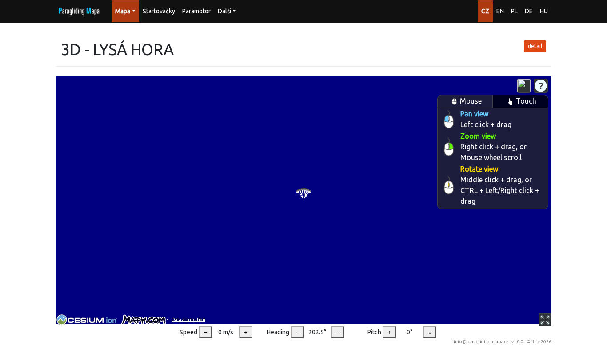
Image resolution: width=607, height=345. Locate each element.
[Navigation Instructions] (541, 86)
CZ (485, 11)
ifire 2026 (541, 341)
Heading (278, 332)
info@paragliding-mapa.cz (481, 341)
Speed (188, 332)
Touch (526, 101)
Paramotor (196, 11)
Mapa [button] (122, 11)
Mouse (471, 101)
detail (535, 46)
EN (500, 11)
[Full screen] (545, 319)
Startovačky (159, 11)
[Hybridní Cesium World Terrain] (524, 86)
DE (529, 11)
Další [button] (224, 11)
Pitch (374, 332)
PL (514, 11)
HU (544, 11)
